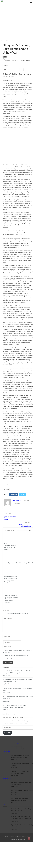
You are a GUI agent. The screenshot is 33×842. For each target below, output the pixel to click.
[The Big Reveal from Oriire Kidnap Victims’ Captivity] (6, 765)
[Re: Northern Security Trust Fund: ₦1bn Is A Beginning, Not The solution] (11, 537)
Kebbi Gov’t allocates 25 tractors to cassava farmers (10, 517)
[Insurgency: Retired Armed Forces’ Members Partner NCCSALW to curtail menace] (6, 757)
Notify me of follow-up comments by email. (16, 655)
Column (4, 56)
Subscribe (7, 732)
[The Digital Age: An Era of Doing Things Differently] (12, 556)
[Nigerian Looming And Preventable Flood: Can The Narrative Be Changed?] (11, 570)
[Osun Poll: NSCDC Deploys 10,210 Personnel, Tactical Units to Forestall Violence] (6, 773)
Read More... (18, 744)
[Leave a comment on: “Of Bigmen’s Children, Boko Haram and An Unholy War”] (10, 65)
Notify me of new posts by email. (13, 658)
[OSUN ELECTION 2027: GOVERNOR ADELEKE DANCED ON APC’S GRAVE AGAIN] (6, 818)
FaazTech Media (21, 839)
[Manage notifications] (29, 838)
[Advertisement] (16, 22)
